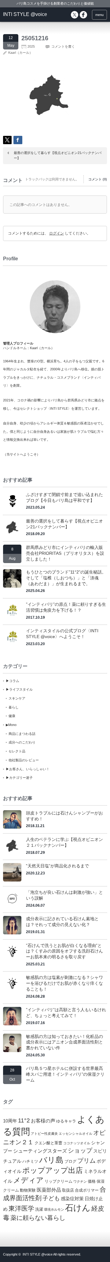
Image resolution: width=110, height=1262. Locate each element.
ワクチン (80, 1181)
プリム (86, 1160)
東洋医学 (21, 1208)
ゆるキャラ (66, 1121)
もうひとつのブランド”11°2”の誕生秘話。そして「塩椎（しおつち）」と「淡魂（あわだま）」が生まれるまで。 (66, 578)
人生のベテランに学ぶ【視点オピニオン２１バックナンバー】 (64, 842)
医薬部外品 (49, 1190)
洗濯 (39, 1209)
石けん (77, 1208)
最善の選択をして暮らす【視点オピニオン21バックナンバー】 (57, 155)
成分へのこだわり (22, 742)
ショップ (80, 1150)
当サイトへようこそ (21, 454)
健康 (12, 716)
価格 (92, 1181)
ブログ (70, 1161)
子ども (51, 1198)
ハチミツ (30, 1161)
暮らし (14, 707)
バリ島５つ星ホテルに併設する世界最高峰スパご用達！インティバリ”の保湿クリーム (65, 1074)
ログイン (56, 233)
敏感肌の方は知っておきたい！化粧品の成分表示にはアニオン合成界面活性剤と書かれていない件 (64, 1042)
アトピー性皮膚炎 (44, 1133)
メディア (28, 1180)
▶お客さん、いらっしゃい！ (28, 769)
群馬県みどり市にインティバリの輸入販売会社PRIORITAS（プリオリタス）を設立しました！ (65, 553)
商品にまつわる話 (22, 734)
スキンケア (17, 698)
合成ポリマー (87, 1190)
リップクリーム (58, 1181)
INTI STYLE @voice (25, 14)
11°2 (24, 1120)
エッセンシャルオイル (75, 1133)
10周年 (10, 1120)
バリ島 (51, 1160)
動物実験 (28, 1190)
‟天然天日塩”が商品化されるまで (57, 865)
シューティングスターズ (40, 1151)
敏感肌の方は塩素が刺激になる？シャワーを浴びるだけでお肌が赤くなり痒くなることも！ (64, 983)
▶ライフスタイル (19, 689)
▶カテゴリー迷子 (19, 777)
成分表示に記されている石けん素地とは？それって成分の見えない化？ (62, 921)
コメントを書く (63, 46)
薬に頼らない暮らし (37, 1217)
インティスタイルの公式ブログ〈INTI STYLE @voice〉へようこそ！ (62, 633)
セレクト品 (17, 751)
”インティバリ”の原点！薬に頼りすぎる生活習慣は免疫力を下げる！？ (66, 607)
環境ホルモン (54, 1209)
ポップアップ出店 (52, 1170)
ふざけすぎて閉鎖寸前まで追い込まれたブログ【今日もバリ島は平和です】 (64, 497)
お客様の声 (43, 1120)
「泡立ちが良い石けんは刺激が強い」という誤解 (64, 895)
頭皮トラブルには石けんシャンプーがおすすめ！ (64, 815)
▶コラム (12, 681)
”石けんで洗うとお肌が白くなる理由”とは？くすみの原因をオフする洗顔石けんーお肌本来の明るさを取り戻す (64, 951)
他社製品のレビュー (24, 760)
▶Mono (11, 725)
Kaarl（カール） (20, 52)
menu (99, 15)
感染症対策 (72, 1198)
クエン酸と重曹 (48, 1143)
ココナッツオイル (76, 1143)
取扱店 (68, 1190)
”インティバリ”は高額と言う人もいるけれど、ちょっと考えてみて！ (66, 1012)
